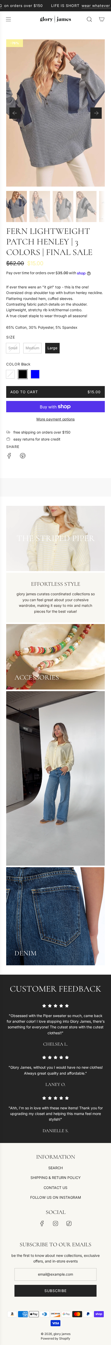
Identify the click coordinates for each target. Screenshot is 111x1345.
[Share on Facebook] (9, 456)
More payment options (55, 419)
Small (12, 348)
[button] (15, 113)
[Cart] (102, 19)
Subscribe (55, 1290)
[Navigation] (8, 19)
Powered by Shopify (55, 1338)
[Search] (89, 19)
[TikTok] (69, 1223)
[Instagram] (55, 1223)
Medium (32, 348)
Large (52, 348)
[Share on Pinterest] (23, 456)
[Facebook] (42, 1223)
